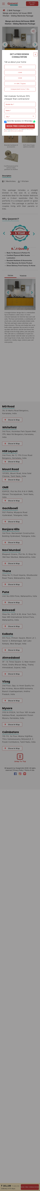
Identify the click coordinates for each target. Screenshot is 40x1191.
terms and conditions (17, 131)
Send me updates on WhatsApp (20, 121)
